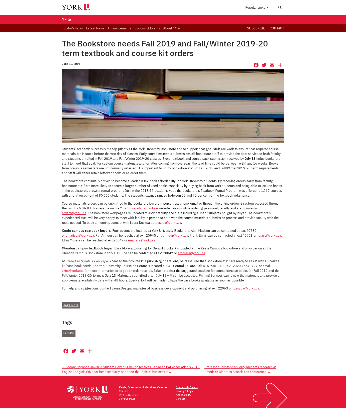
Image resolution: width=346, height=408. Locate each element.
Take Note (70, 305)
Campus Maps (127, 398)
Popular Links (255, 7)
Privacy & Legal (184, 391)
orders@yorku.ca (74, 213)
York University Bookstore (139, 208)
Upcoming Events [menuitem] (147, 28)
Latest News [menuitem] (95, 28)
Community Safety (187, 387)
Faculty (68, 333)
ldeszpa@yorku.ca (168, 223)
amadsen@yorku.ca (80, 235)
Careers (181, 398)
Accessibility (183, 395)
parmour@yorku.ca (174, 235)
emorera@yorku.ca (142, 240)
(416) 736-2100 (128, 395)
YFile (66, 19)
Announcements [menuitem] (119, 28)
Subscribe (256, 28)
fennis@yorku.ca (269, 235)
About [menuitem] (171, 28)
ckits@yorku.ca (73, 271)
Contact (277, 28)
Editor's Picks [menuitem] (73, 28)
